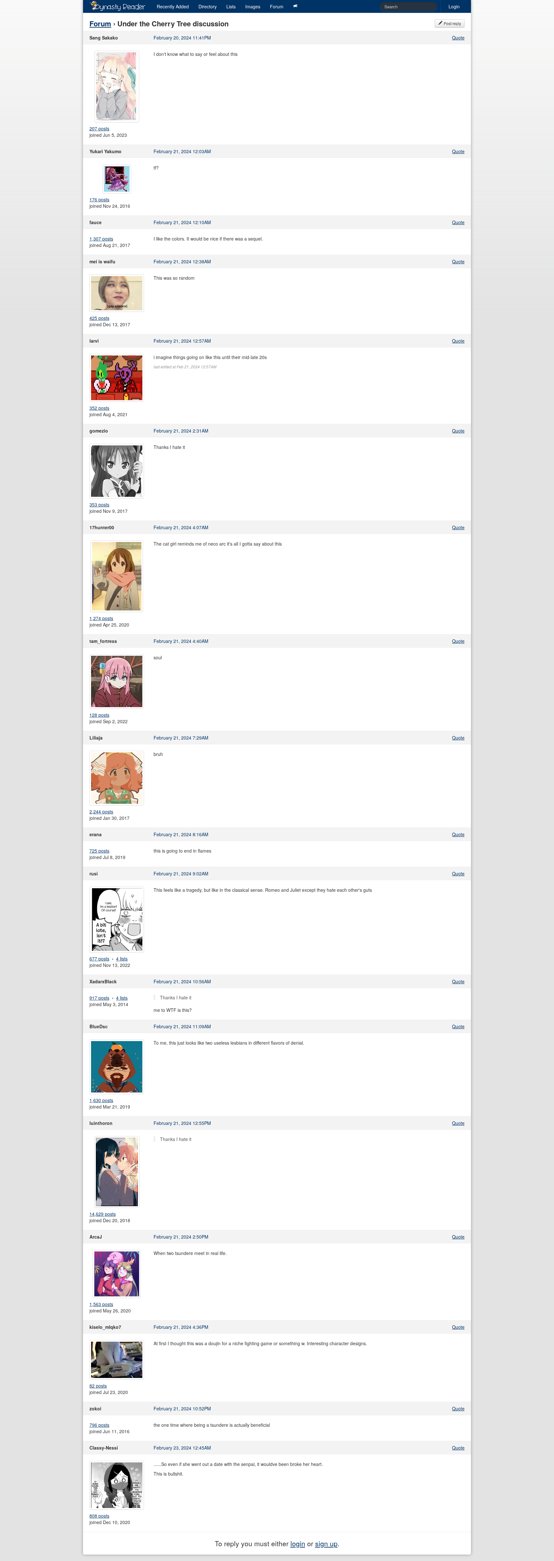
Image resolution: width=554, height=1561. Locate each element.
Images (252, 6)
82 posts (98, 1385)
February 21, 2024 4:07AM (181, 527)
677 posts (99, 958)
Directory (207, 6)
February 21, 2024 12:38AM (182, 261)
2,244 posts (101, 811)
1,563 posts (101, 1304)
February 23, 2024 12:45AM (182, 1447)
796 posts (99, 1425)
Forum (276, 6)
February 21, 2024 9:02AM (181, 873)
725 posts (99, 850)
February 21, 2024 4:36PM (181, 1327)
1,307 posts (101, 238)
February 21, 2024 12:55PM (182, 1123)
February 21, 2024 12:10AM (182, 222)
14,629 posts (102, 1214)
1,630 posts (101, 1100)
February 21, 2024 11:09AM (182, 1026)
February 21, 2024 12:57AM (182, 341)
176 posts (99, 199)
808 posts (99, 1516)
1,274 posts (101, 618)
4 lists (122, 958)
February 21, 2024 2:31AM (181, 430)
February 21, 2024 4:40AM (181, 641)
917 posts (99, 998)
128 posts (99, 715)
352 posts (99, 408)
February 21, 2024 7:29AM (181, 737)
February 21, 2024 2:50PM (181, 1236)
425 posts (99, 318)
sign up (326, 1543)
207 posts (99, 128)
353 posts (99, 504)
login (297, 1543)
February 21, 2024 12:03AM (182, 151)
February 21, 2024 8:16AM (181, 834)
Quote (458, 37)
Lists (231, 6)
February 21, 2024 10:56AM (182, 981)
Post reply (452, 23)
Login (454, 6)
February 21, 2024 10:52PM (182, 1408)
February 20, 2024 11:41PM (182, 37)
